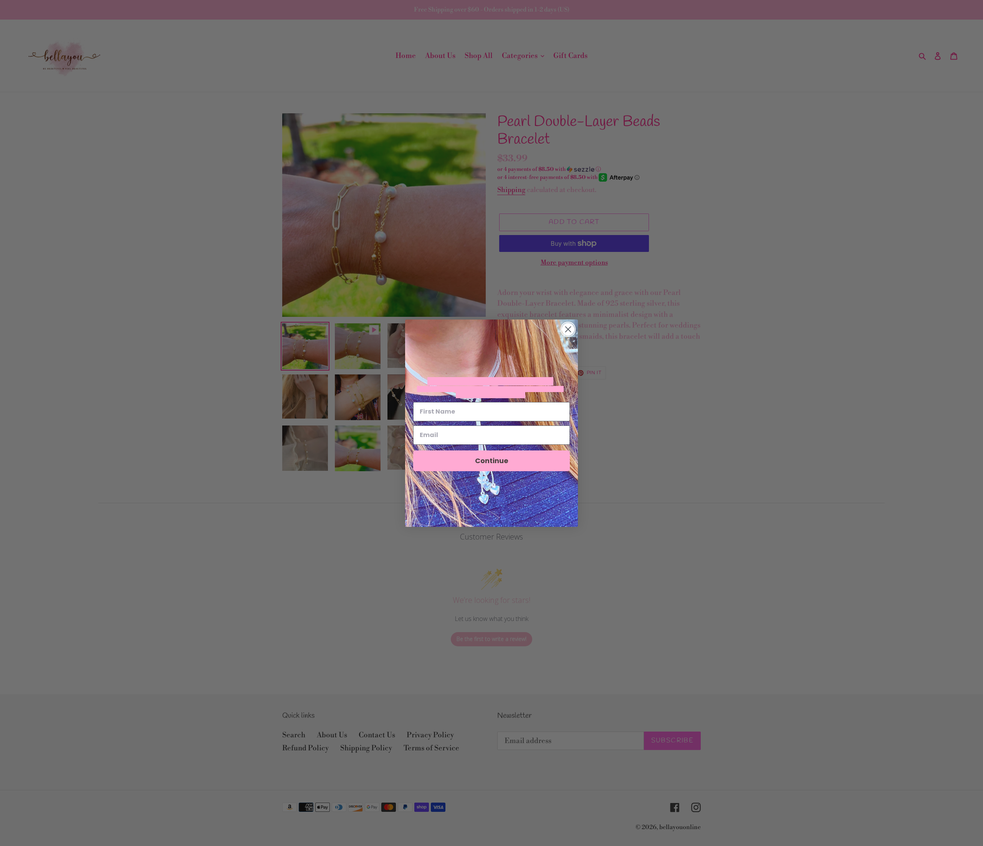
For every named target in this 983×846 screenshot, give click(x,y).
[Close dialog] (568, 329)
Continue (491, 460)
